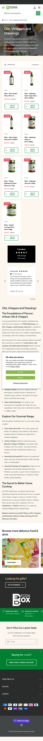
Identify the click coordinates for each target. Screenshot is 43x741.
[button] (3, 7)
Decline (20, 378)
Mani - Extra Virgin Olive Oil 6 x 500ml (10, 138)
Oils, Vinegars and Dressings (18, 20)
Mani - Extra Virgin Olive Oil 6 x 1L (10, 95)
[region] (21, 281)
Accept (20, 372)
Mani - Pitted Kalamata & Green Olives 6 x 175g (10, 183)
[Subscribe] (35, 641)
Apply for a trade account (21, 662)
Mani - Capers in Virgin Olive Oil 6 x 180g (9, 227)
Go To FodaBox (14, 585)
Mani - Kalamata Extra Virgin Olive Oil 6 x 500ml (30, 96)
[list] (21, 614)
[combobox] (21, 13)
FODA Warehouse (18, 731)
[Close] (40, 651)
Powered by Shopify (28, 731)
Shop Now (11, 562)
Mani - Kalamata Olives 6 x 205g (30, 182)
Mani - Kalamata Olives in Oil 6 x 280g (30, 139)
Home (6, 20)
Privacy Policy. (15, 366)
